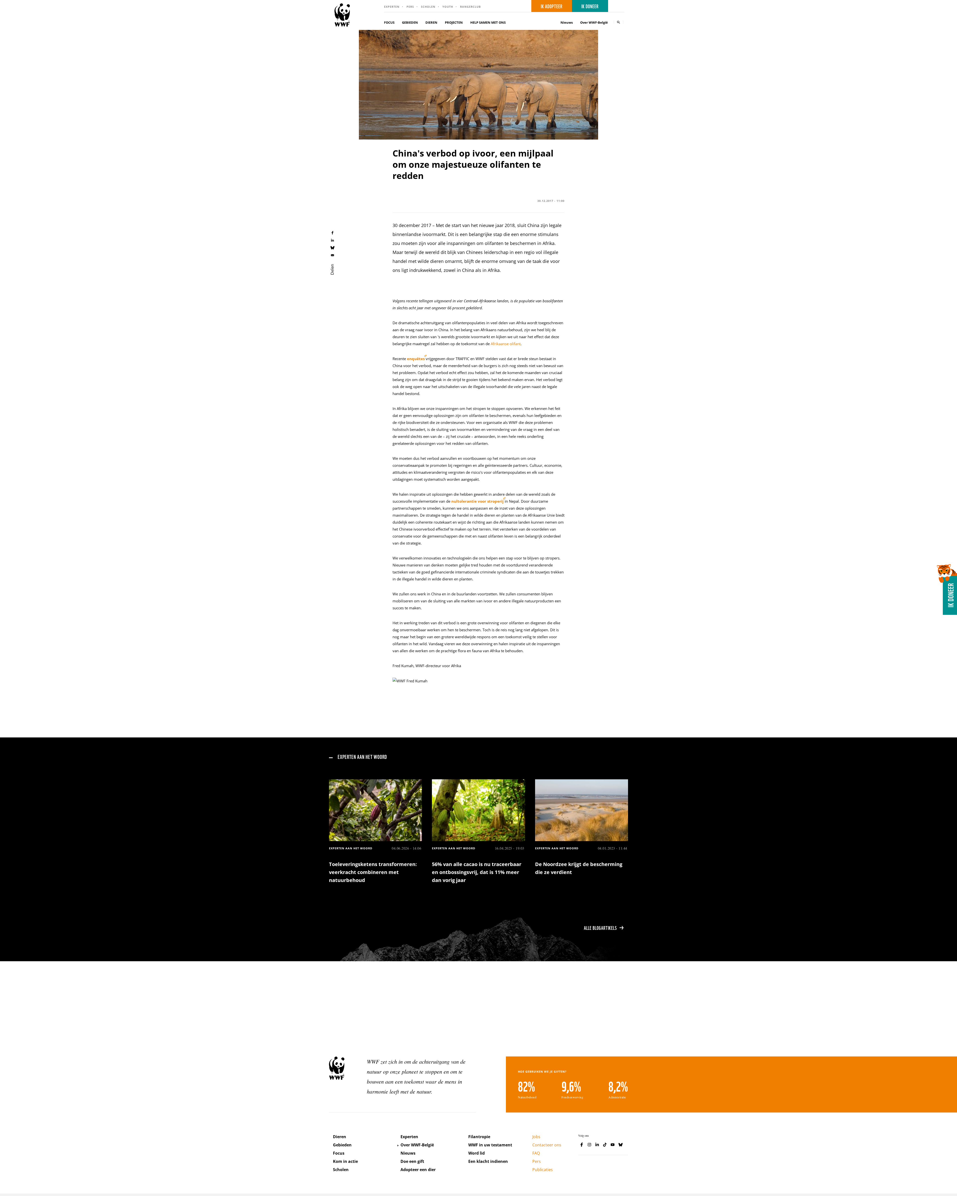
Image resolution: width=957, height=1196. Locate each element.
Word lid (476, 1153)
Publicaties (542, 1169)
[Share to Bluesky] (332, 247)
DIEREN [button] (431, 22)
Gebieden (342, 1145)
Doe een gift (412, 1161)
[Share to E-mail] (332, 255)
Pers (410, 6)
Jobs (536, 1136)
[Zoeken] (618, 22)
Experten (391, 6)
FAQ (536, 1153)
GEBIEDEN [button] (410, 22)
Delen (332, 269)
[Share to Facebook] (332, 232)
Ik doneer (590, 5)
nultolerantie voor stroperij (477, 501)
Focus (338, 1153)
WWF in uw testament (490, 1145)
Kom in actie (345, 1161)
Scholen (428, 6)
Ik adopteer (551, 5)
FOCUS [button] (389, 22)
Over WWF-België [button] (594, 22)
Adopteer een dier (418, 1169)
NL (617, 6)
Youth (447, 6)
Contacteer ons (546, 1145)
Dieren (339, 1136)
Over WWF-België (417, 1145)
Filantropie (479, 1136)
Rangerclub (470, 6)
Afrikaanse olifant (505, 343)
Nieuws (566, 22)
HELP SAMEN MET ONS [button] (488, 22)
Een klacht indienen (488, 1161)
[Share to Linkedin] (332, 240)
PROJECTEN (454, 22)
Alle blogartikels (600, 927)
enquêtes (416, 358)
